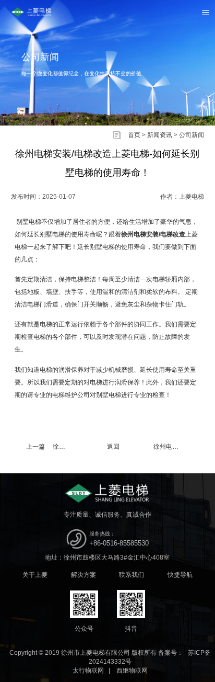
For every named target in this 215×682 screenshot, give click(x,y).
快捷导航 (180, 574)
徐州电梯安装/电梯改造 (153, 234)
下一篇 (178, 446)
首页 (134, 135)
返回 (113, 446)
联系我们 (131, 574)
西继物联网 (132, 670)
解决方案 (83, 574)
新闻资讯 (159, 135)
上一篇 (50, 446)
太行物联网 (88, 670)
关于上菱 (34, 574)
